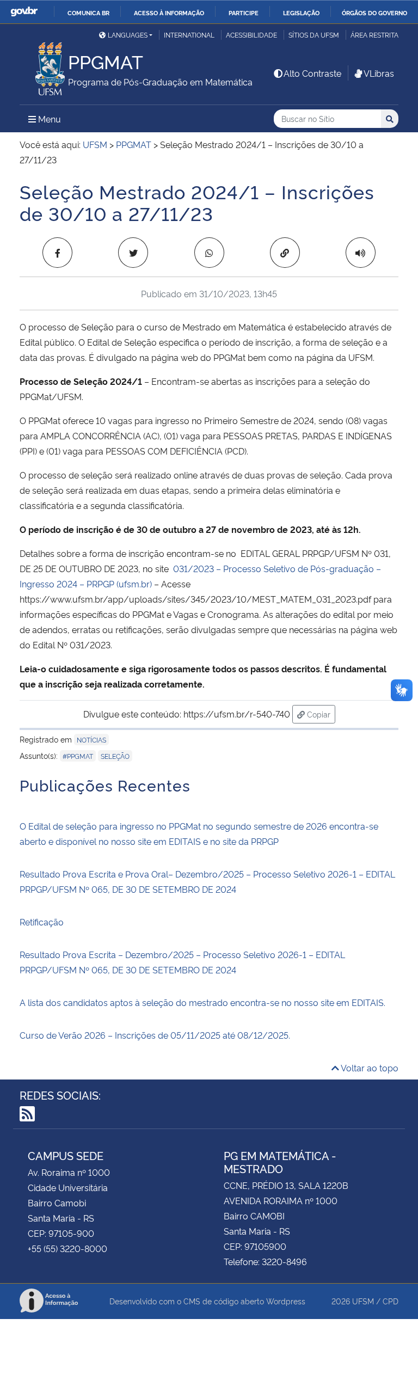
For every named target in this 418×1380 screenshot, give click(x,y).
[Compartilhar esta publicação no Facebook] (57, 252)
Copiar (320, 713)
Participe (244, 12)
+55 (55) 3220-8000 (67, 1248)
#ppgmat (78, 755)
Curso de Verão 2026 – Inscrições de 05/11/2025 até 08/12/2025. (155, 1035)
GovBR (24, 12)
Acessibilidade (251, 34)
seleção (115, 755)
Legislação (301, 12)
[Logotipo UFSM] (44, 66)
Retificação (42, 922)
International (189, 34)
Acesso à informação (169, 12)
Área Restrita (374, 34)
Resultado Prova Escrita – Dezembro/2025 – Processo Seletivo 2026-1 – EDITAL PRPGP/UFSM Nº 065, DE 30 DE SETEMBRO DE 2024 (182, 962)
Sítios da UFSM (313, 34)
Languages (127, 34)
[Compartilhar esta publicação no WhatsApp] (209, 252)
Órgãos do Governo (374, 12)
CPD (390, 1301)
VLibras (379, 73)
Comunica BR (88, 12)
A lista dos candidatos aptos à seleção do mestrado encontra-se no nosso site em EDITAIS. (202, 1002)
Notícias (91, 739)
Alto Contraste (312, 73)
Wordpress (285, 1301)
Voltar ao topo (368, 1068)
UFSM (363, 1301)
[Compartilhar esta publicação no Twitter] (133, 252)
